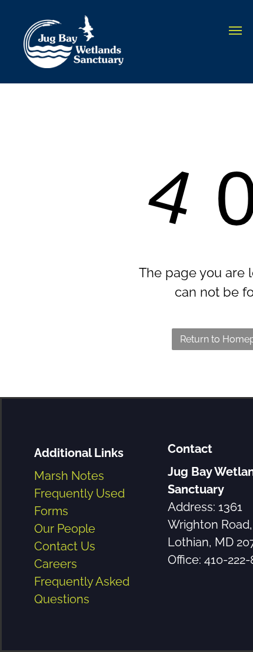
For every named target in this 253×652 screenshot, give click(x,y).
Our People (64, 529)
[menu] (235, 30)
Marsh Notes (69, 476)
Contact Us (64, 546)
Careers (55, 564)
